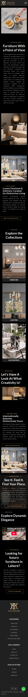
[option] (14, 129)
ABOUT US (14, 652)
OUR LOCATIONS (14, 665)
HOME (14, 649)
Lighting (14, 320)
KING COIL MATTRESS (14, 638)
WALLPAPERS (14, 635)
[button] (3, 21)
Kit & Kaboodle (14, 692)
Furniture (14, 280)
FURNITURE (14, 623)
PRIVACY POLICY (14, 658)
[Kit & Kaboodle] (8, 3)
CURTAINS (14, 632)
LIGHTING (14, 626)
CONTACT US (14, 655)
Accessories (14, 360)
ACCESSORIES (14, 629)
